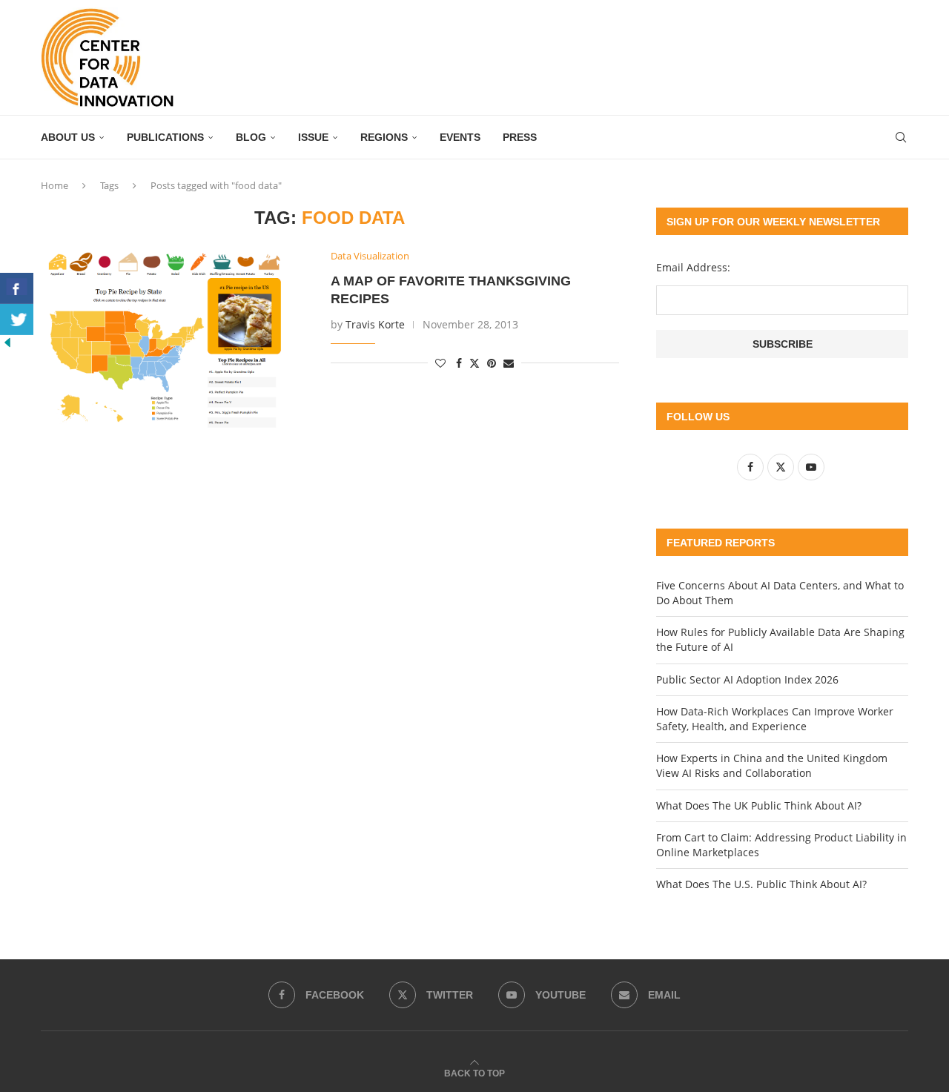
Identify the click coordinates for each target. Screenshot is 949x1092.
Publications (165, 137)
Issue (313, 137)
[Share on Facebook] (459, 363)
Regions (384, 137)
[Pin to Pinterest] (491, 363)
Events (460, 137)
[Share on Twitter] (474, 363)
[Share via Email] (508, 363)
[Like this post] (440, 363)
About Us (68, 137)
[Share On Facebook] (16, 288)
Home (54, 185)
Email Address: (693, 267)
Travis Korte (375, 324)
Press (520, 137)
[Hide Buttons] (7, 342)
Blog (251, 137)
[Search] (900, 137)
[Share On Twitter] (16, 319)
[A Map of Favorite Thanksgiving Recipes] (174, 339)
